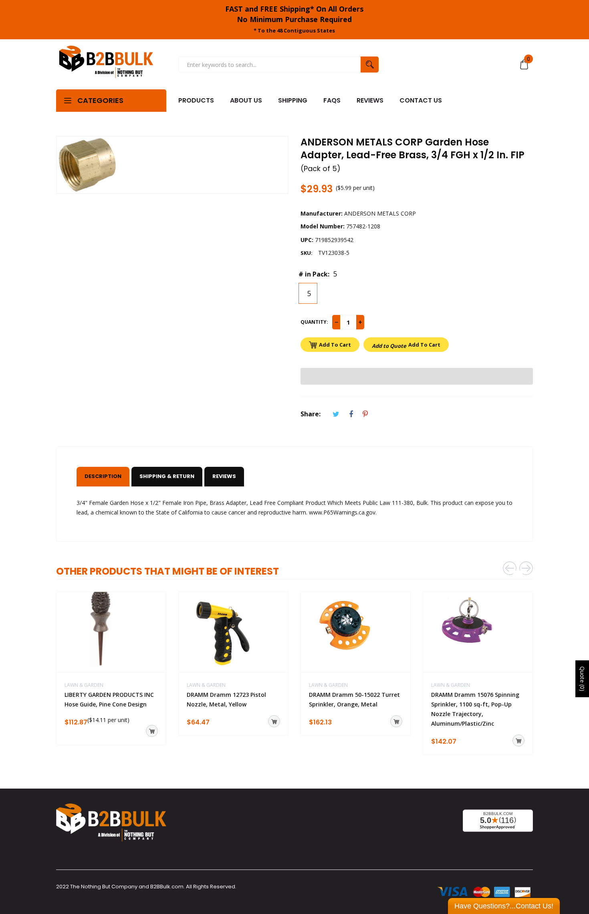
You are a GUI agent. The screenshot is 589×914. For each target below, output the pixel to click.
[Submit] (152, 731)
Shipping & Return (166, 476)
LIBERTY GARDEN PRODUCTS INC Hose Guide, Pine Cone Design (109, 699)
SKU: (307, 252)
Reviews (224, 476)
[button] (417, 376)
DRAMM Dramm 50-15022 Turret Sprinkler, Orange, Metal (354, 699)
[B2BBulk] (106, 64)
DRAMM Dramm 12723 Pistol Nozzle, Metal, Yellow (226, 699)
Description (103, 476)
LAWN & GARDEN (84, 685)
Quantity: (314, 322)
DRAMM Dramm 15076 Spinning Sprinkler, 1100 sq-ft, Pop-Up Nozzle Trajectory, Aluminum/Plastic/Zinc (475, 709)
